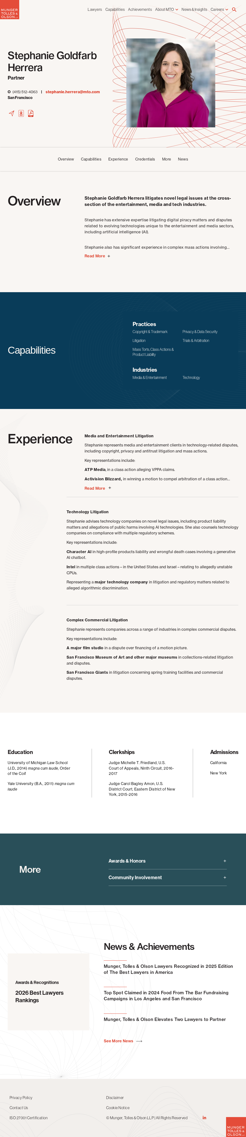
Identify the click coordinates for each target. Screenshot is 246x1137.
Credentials (145, 159)
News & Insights (194, 9)
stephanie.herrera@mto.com (73, 91)
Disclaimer (115, 1097)
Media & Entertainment (150, 377)
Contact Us (19, 1108)
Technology (191, 377)
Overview (66, 159)
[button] (234, 10)
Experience (118, 159)
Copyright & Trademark (150, 331)
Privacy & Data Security (200, 331)
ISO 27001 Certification (29, 1118)
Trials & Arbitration (196, 340)
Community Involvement (135, 877)
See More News (119, 1041)
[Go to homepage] (9, 18)
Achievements (140, 9)
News (183, 159)
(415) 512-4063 (22, 91)
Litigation (139, 340)
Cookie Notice (117, 1108)
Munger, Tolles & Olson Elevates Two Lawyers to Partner (165, 1019)
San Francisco (20, 97)
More (166, 159)
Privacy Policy (21, 1097)
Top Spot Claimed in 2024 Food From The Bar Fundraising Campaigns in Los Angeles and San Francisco (166, 995)
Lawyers (95, 9)
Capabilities (115, 9)
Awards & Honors (127, 861)
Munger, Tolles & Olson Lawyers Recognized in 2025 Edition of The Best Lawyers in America (168, 969)
